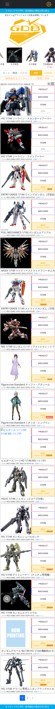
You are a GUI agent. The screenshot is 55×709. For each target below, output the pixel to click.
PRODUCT (43, 89)
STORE (43, 104)
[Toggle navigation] (7, 4)
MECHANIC (43, 97)
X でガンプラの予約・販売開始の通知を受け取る (27, 10)
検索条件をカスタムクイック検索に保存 (28, 78)
